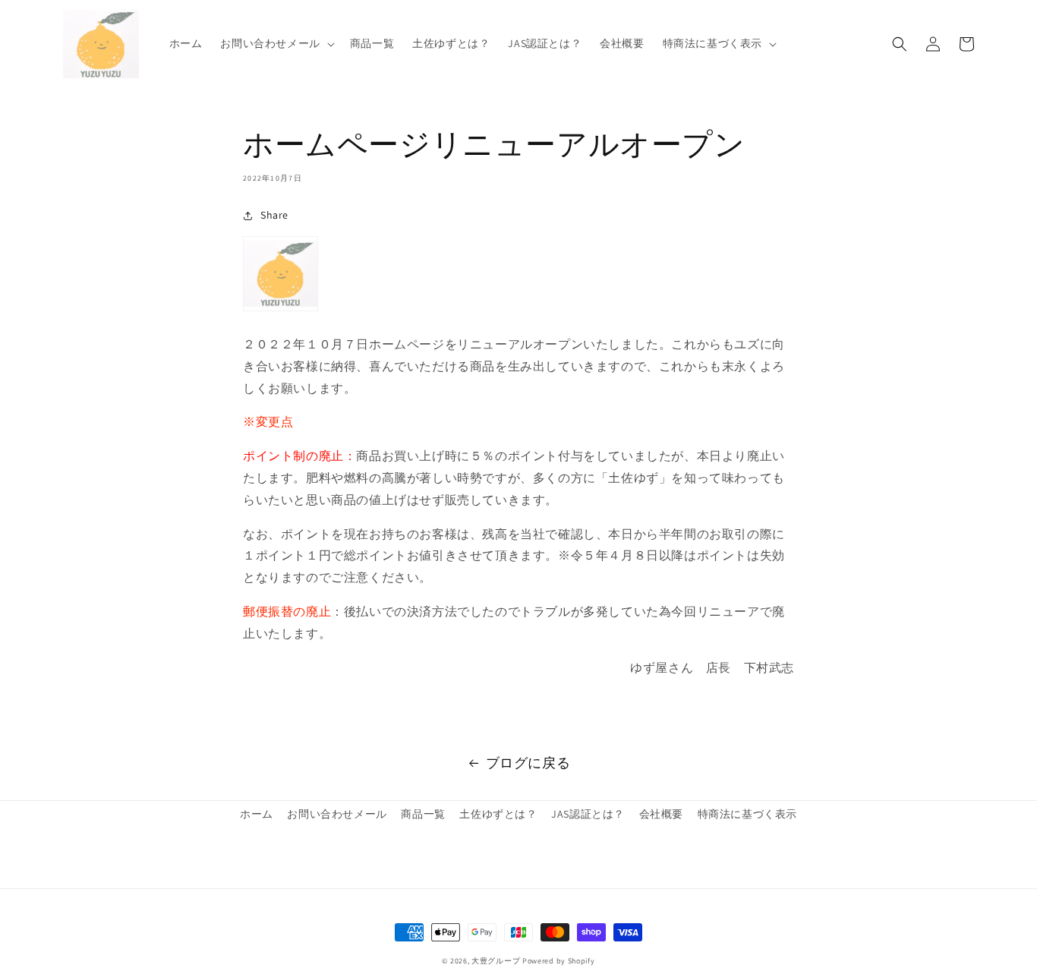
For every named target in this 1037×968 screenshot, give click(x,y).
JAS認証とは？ (588, 814)
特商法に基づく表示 (747, 814)
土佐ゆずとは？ (498, 814)
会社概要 (661, 814)
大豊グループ (495, 961)
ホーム (256, 814)
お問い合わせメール (336, 814)
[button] (275, 43)
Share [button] (274, 215)
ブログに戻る (528, 762)
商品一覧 (423, 814)
